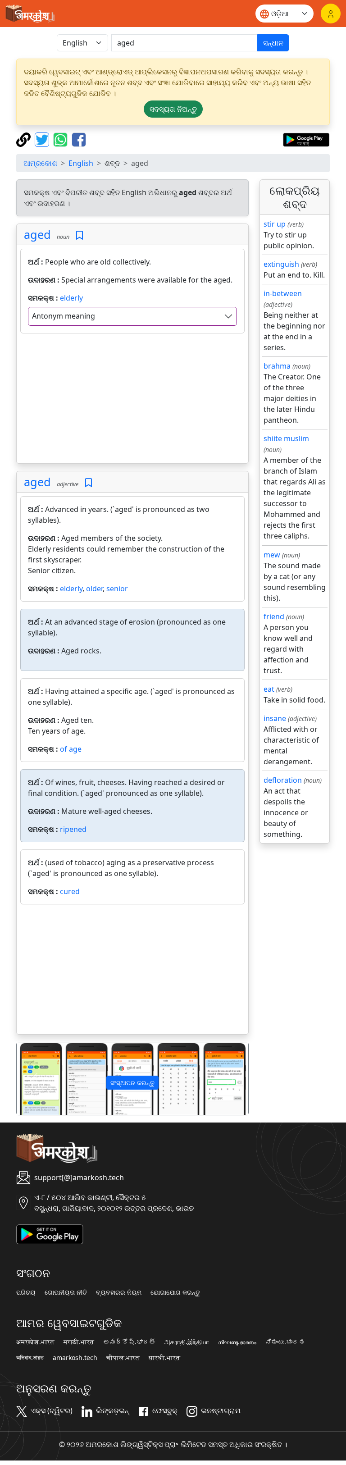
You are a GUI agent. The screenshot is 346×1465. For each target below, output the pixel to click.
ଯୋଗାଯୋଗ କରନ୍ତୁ (175, 1292)
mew (272, 555)
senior (117, 588)
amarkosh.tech (75, 1358)
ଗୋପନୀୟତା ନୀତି (66, 1292)
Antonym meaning (63, 316)
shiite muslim (286, 438)
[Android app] (49, 1233)
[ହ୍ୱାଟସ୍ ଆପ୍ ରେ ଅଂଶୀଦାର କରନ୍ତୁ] (61, 139)
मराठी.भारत (79, 1342)
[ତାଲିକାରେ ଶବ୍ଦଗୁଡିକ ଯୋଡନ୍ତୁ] (79, 235)
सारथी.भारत (164, 1358)
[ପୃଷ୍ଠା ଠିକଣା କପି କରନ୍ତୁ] (24, 139)
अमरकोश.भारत (35, 1342)
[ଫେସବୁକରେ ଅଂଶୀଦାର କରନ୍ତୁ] (79, 139)
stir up (275, 224)
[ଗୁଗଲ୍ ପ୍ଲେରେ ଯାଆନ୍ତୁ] (306, 139)
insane (275, 718)
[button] (34, 1078)
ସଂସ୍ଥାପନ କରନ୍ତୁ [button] (132, 1082)
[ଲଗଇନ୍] (331, 13)
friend (274, 616)
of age (71, 749)
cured (70, 891)
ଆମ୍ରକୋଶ (40, 163)
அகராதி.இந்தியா (186, 1342)
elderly (71, 298)
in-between (283, 293)
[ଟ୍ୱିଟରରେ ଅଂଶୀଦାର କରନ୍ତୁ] (43, 139)
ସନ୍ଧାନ (273, 43)
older (94, 588)
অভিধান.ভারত (30, 1358)
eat (269, 689)
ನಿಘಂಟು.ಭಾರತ (285, 1342)
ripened (73, 829)
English (80, 163)
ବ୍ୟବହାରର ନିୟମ (118, 1292)
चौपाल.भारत (123, 1358)
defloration (283, 780)
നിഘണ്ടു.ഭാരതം (237, 1342)
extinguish (281, 264)
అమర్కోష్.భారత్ (129, 1342)
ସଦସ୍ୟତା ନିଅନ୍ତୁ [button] (173, 109)
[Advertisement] (132, 400)
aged (37, 234)
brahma (277, 366)
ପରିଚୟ (26, 1292)
